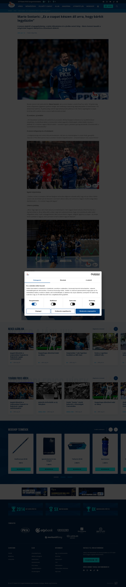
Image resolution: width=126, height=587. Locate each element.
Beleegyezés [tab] (37, 280)
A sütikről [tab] (89, 280)
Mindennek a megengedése (88, 311)
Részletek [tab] (63, 280)
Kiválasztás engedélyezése (63, 311)
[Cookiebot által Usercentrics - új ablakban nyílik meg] (92, 274)
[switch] (53, 304)
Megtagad (38, 311)
